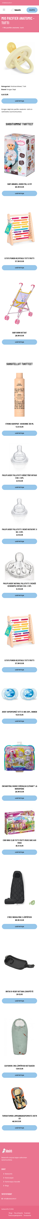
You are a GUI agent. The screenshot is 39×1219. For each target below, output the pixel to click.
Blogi (7, 1186)
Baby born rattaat (19, 332)
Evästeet (27, 1213)
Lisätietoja (19, 101)
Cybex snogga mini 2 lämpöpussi (19, 917)
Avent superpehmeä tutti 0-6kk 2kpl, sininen (19, 712)
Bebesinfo (8, 1174)
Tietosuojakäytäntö (15, 1215)
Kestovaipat (9, 1178)
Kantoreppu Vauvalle (12, 1182)
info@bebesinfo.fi (7, 3)
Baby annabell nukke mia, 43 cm (19, 184)
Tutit (24, 86)
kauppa (32, 10)
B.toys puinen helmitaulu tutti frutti (19, 258)
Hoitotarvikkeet (16, 86)
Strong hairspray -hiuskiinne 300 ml (19, 424)
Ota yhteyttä (18, 1213)
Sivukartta (27, 1215)
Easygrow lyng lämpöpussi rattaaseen (19, 1066)
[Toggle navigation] (4, 10)
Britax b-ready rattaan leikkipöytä (19, 991)
